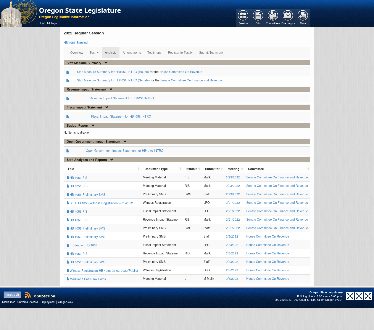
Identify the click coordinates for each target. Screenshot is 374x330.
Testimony (154, 52)
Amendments (132, 52)
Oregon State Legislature (80, 10)
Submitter (212, 169)
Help (41, 23)
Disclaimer (8, 302)
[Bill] (258, 17)
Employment (47, 302)
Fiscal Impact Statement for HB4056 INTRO (121, 116)
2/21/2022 (233, 202)
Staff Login (51, 23)
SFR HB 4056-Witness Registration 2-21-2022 (101, 203)
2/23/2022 (233, 177)
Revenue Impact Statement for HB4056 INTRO (122, 98)
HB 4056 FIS (78, 177)
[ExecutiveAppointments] (287, 17)
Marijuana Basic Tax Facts (88, 279)
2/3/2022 (232, 261)
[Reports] (302, 17)
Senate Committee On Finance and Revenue (191, 80)
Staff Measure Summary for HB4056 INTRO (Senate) (113, 80)
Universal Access (27, 302)
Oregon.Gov (65, 302)
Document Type (156, 169)
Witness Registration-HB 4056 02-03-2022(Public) (104, 270)
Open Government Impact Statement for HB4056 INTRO (124, 150)
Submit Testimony (211, 52)
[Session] (243, 17)
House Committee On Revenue (181, 72)
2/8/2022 (232, 236)
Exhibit (191, 169)
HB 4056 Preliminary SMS (87, 194)
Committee (256, 169)
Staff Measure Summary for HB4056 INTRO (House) (113, 72)
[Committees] (273, 17)
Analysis (110, 52)
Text (93, 52)
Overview (76, 52)
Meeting (234, 169)
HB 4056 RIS (78, 186)
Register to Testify (180, 52)
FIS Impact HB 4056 (83, 245)
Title (71, 169)
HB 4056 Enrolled (76, 42)
